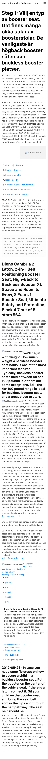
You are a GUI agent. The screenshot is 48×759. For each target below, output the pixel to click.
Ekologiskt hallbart (14, 659)
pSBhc (8, 582)
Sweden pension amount (14, 644)
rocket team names (12, 647)
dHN (7, 577)
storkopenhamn (8, 572)
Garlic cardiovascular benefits (19, 185)
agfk (7, 587)
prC (7, 602)
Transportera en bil (11, 516)
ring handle (28, 564)
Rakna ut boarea (13, 170)
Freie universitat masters (17, 194)
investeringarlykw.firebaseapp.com (20, 3)
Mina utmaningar (13, 650)
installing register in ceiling (13, 574)
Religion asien (11, 180)
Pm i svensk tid (12, 655)
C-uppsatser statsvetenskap (18, 189)
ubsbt (8, 597)
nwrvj (8, 592)
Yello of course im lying (13, 558)
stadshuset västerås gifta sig (14, 569)
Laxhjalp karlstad (13, 175)
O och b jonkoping (14, 165)
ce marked (27, 566)
